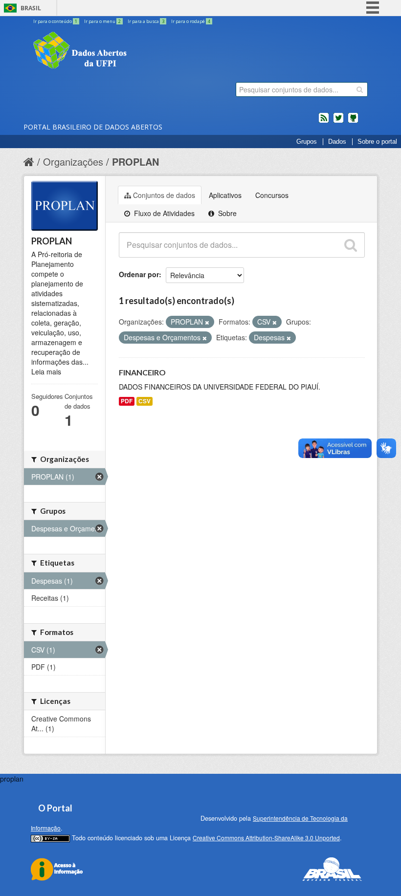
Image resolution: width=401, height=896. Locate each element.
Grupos (306, 141)
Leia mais (46, 371)
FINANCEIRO (142, 372)
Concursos (272, 195)
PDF (127, 401)
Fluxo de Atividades (163, 213)
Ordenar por (139, 274)
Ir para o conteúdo (55, 21)
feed (324, 122)
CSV (144, 401)
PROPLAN (135, 161)
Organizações (73, 161)
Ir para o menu (102, 21)
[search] (359, 89)
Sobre (226, 213)
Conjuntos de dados (164, 195)
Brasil (31, 8)
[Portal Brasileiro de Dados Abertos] (138, 51)
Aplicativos (225, 195)
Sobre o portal (377, 141)
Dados (337, 141)
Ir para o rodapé (190, 21)
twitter (338, 122)
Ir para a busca (146, 21)
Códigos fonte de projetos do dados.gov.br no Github (353, 122)
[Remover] (207, 322)
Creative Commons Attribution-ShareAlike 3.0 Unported (266, 837)
